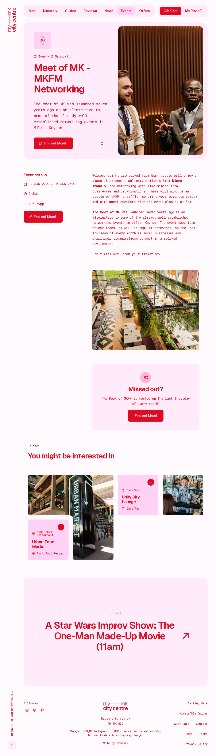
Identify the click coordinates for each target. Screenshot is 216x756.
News (108, 11)
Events (126, 11)
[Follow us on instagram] (27, 710)
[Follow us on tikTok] (42, 710)
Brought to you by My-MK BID (12, 713)
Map (32, 11)
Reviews (90, 11)
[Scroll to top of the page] (12, 745)
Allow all (171, 712)
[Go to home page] (12, 20)
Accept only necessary (171, 726)
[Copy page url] (102, 143)
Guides (70, 11)
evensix (122, 743)
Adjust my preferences (171, 739)
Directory (50, 11)
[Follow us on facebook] (34, 710)
